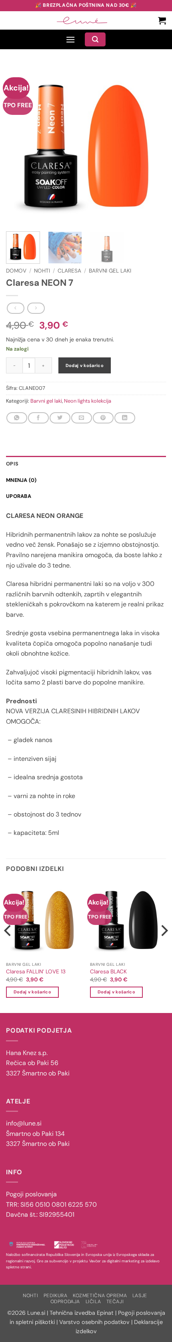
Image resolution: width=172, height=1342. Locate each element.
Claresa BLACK (108, 971)
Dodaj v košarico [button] (32, 992)
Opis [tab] (12, 463)
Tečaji (115, 1301)
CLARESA (69, 270)
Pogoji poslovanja (31, 1194)
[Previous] (19, 145)
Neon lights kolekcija (87, 400)
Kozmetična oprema (100, 1295)
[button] (162, 20)
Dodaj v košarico (85, 365)
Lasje (139, 1295)
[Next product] (15, 308)
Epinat (105, 1312)
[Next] (153, 145)
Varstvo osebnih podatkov (94, 1322)
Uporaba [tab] (18, 496)
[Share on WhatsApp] (16, 417)
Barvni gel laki (110, 270)
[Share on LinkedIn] (124, 417)
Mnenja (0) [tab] (21, 480)
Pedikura (56, 1295)
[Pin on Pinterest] (103, 417)
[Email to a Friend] (81, 417)
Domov (16, 270)
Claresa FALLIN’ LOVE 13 (36, 971)
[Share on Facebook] (38, 417)
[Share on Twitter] (60, 417)
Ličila (93, 1301)
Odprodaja (65, 1301)
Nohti (42, 270)
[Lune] (82, 20)
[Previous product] (35, 308)
